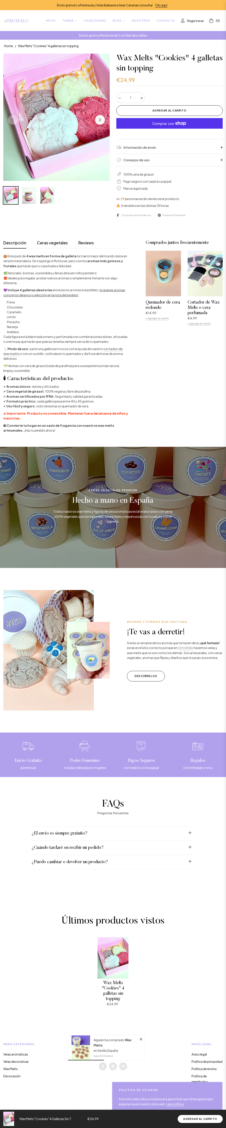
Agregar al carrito (200, 1119)
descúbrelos (146, 676)
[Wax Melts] (81, 1047)
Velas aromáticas (15, 1054)
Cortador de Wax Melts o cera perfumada (204, 307)
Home (8, 46)
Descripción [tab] (14, 242)
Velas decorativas (16, 1061)
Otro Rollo (185, 648)
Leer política (175, 1104)
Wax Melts (10, 1069)
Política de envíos (204, 1069)
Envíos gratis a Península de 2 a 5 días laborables (113, 35)
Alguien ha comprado (109, 1040)
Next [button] (100, 120)
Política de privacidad (207, 1061)
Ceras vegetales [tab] (52, 242)
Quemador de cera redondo (163, 305)
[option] (56, 117)
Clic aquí (161, 5)
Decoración (12, 1076)
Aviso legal (199, 1054)
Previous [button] (13, 120)
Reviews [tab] (86, 242)
